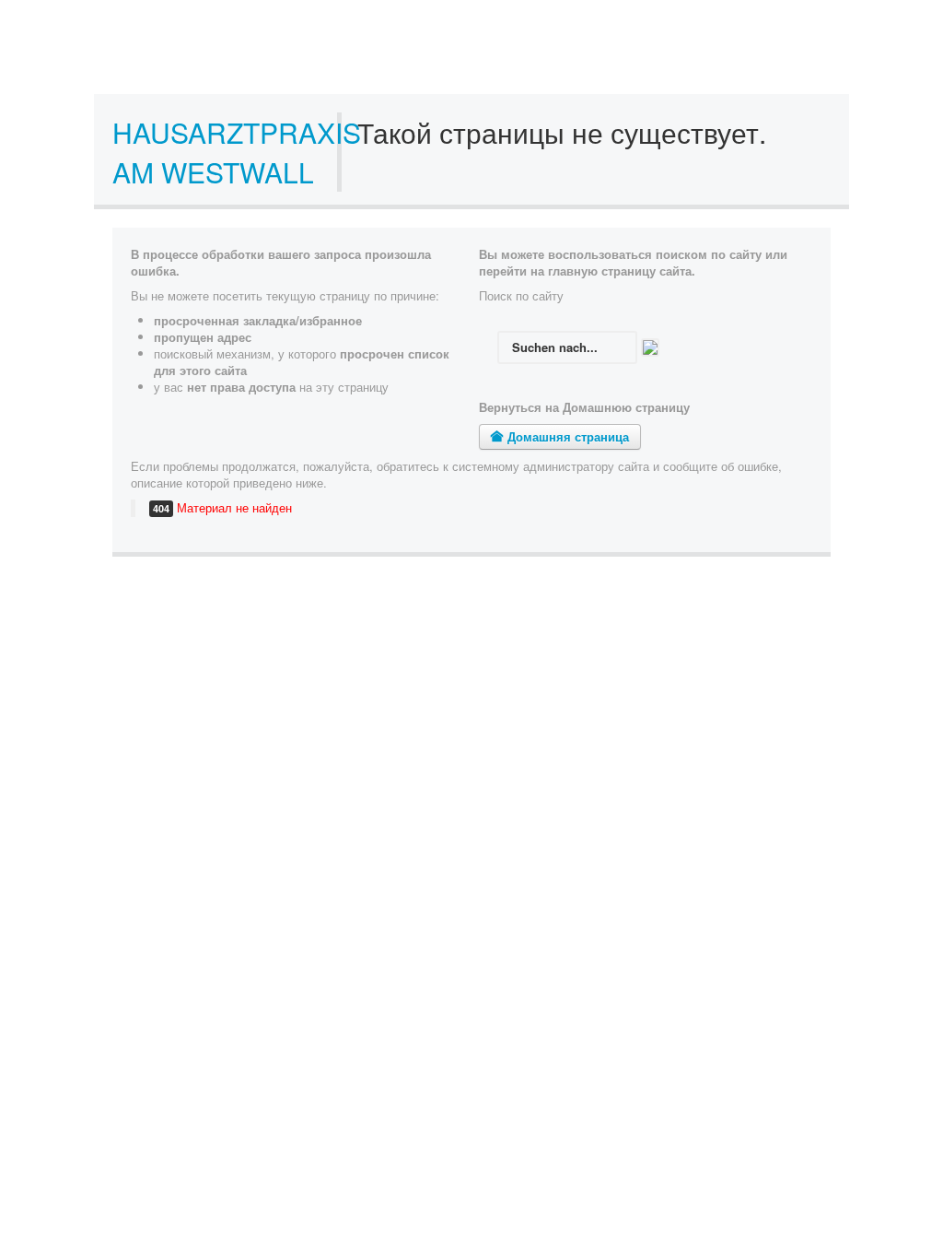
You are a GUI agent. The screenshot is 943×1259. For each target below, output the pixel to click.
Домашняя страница (566, 436)
